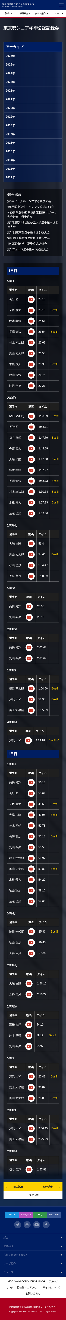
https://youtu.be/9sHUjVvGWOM (31, 699)
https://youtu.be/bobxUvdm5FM (29, 983)
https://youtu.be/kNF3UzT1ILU (31, 331)
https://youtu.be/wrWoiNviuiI (31, 426)
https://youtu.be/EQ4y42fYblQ (31, 793)
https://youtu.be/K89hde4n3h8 (31, 502)
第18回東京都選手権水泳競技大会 (28, 232)
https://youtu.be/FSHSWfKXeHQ (31, 459)
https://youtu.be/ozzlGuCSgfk (31, 814)
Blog (40, 1214)
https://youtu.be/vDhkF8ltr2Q (31, 576)
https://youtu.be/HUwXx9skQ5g (31, 825)
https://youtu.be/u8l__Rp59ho (31, 1128)
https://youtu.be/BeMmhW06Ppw (31, 953)
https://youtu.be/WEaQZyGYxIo (31, 321)
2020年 (10, 107)
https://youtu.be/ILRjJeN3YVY (31, 491)
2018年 (10, 125)
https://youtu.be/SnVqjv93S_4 (31, 942)
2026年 (10, 55)
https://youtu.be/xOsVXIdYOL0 (31, 299)
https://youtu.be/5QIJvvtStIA (29, 994)
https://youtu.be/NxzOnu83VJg (31, 375)
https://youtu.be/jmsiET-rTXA (31, 437)
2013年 (10, 168)
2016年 (10, 142)
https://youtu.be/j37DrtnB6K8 (31, 879)
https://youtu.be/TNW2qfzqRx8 (31, 858)
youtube (36, 1224)
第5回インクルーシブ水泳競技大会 (29, 201)
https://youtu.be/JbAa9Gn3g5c (31, 710)
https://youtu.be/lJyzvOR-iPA (31, 804)
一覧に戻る (33, 1195)
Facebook (54, 1214)
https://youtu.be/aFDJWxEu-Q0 (31, 448)
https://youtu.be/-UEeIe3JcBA (31, 416)
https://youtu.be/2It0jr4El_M (31, 342)
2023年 (10, 81)
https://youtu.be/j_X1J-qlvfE (31, 554)
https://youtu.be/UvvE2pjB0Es (31, 847)
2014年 (10, 160)
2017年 (10, 134)
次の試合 (48, 1186)
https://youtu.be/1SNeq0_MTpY (29, 606)
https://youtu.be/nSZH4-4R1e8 (31, 1087)
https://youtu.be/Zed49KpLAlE (29, 1169)
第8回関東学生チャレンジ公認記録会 (30, 206)
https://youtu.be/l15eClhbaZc (28, 1024)
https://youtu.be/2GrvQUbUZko (31, 1098)
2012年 (10, 177)
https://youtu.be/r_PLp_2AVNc (31, 565)
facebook (46, 1224)
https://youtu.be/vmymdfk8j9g (29, 647)
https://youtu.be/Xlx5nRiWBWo (31, 782)
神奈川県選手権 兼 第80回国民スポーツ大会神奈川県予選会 (32, 214)
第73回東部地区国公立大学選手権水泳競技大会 (32, 224)
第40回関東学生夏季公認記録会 (27, 243)
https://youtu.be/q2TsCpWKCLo (31, 470)
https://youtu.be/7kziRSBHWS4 (31, 890)
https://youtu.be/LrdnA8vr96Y (31, 481)
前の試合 (18, 1186)
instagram (27, 1224)
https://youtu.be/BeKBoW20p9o (31, 688)
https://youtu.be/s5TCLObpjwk (29, 658)
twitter (17, 1224)
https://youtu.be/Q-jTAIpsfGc (31, 1139)
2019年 (10, 116)
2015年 (10, 151)
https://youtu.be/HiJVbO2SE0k (31, 513)
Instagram (26, 1214)
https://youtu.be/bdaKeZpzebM (28, 1035)
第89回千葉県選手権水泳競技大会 (28, 238)
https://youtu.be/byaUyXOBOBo (31, 353)
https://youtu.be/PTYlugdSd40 (31, 931)
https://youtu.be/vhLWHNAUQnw (28, 740)
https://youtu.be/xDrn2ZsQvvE (31, 869)
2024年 (10, 73)
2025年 (10, 64)
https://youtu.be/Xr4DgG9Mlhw (31, 543)
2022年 (10, 90)
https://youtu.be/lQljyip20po (29, 617)
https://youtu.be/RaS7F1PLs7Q (31, 1076)
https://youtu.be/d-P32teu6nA (31, 364)
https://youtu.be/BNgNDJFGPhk (31, 836)
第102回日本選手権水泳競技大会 (28, 249)
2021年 (10, 99)
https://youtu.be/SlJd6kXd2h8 (31, 901)
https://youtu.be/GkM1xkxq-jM (31, 385)
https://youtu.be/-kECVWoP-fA (28, 1046)
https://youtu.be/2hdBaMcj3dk (31, 310)
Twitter (12, 1214)
